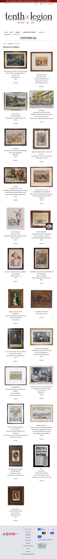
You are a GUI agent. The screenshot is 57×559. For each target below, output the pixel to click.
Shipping (28, 534)
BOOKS (18, 32)
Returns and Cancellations (28, 554)
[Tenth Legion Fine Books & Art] (28, 19)
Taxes (28, 548)
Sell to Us (28, 532)
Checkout (50, 4)
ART (11, 32)
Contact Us (7, 34)
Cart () (43, 4)
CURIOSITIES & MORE (29, 32)
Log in (36, 4)
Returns (28, 543)
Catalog (41, 32)
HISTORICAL (28, 38)
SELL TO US (16, 34)
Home (6, 32)
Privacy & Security (28, 545)
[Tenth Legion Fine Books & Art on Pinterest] (10, 534)
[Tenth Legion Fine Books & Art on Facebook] (4, 534)
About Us (28, 537)
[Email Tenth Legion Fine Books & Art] (16, 534)
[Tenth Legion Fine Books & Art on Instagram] (13, 534)
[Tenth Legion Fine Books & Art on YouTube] (7, 534)
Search (28, 551)
